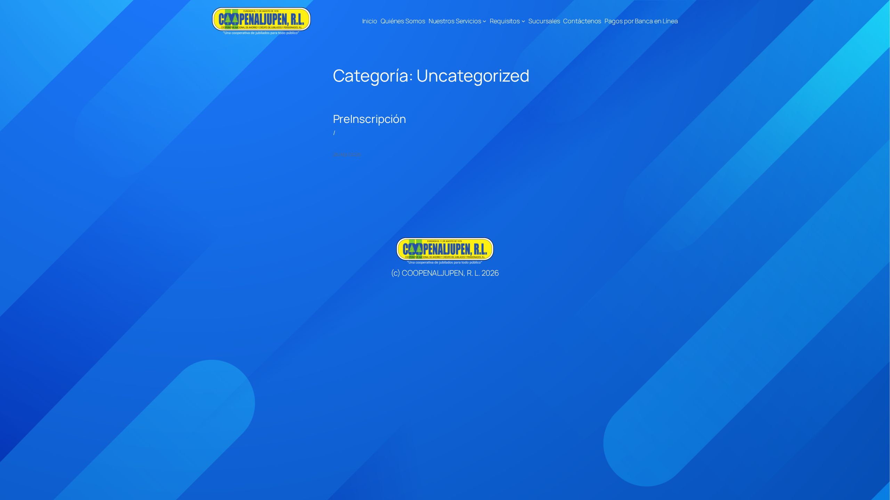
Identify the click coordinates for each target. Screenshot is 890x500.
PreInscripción (369, 118)
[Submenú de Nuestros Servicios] (484, 21)
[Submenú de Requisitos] (523, 21)
